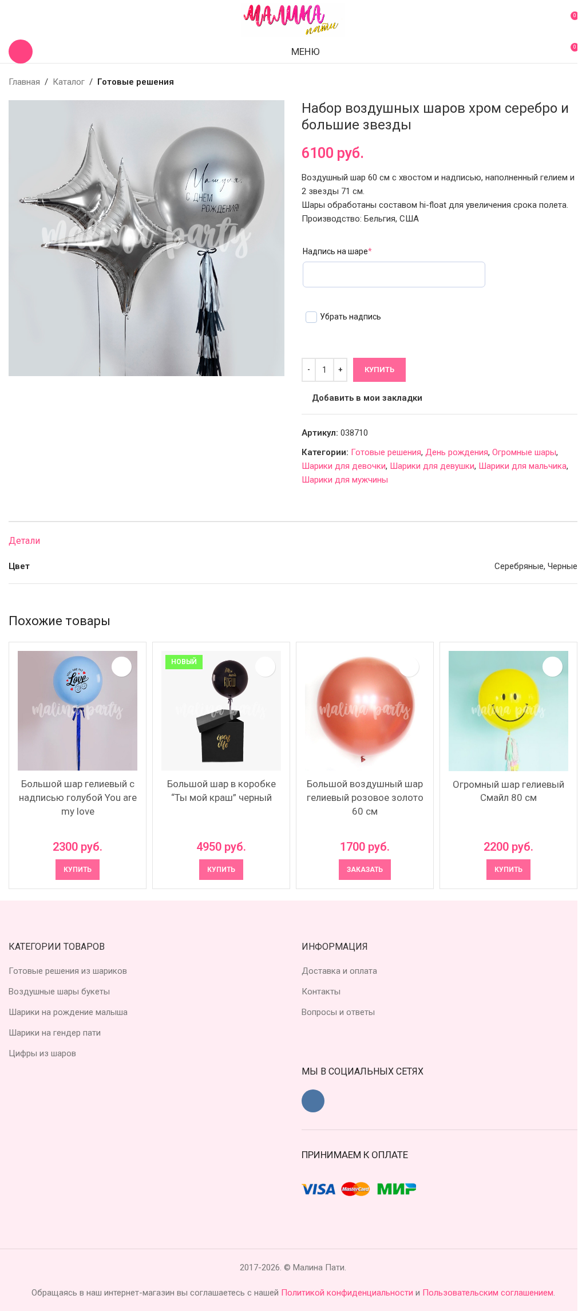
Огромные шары (524, 452)
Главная (24, 82)
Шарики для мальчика (522, 466)
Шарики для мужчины (345, 480)
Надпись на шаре (337, 251)
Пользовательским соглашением (487, 1293)
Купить (379, 369)
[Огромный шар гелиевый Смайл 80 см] (508, 711)
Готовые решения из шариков (68, 971)
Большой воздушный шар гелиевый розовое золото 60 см (365, 797)
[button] (78, 869)
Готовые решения (135, 82)
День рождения (456, 452)
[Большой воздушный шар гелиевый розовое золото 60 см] (365, 711)
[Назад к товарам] (557, 82)
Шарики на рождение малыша (68, 1012)
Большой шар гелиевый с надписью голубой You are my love (78, 797)
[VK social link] (313, 1100)
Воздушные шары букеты (59, 991)
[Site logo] (293, 19)
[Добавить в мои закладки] (122, 667)
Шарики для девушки (432, 466)
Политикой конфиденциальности (348, 1293)
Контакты (321, 991)
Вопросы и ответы (338, 1012)
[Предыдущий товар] (543, 82)
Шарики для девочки (344, 466)
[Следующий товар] (570, 82)
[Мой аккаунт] (13, 20)
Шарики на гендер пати (55, 1033)
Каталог (69, 82)
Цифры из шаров (42, 1053)
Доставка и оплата (339, 971)
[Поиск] (20, 51)
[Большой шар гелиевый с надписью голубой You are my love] (77, 711)
